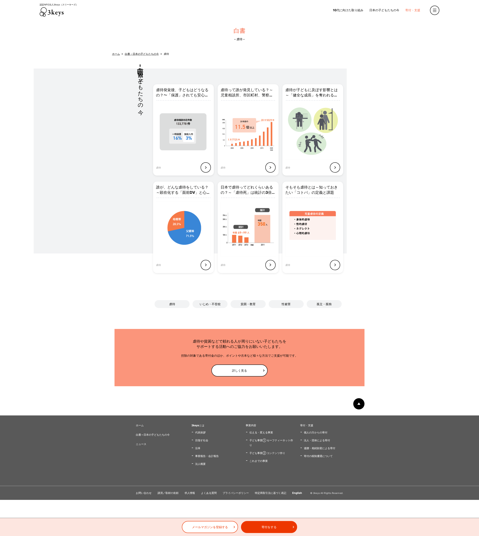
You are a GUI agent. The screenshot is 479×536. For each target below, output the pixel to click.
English (297, 492)
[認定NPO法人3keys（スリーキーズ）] (52, 12)
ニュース (141, 444)
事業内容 (251, 425)
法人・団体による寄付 (317, 440)
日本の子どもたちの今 (384, 10)
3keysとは (197, 425)
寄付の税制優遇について (318, 456)
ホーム (116, 53)
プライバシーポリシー (236, 492)
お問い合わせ (144, 492)
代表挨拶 (200, 432)
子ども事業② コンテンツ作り (267, 453)
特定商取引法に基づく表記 (270, 492)
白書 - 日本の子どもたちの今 (142, 53)
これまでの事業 (258, 460)
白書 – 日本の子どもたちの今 (153, 434)
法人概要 (200, 463)
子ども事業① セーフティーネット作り (271, 443)
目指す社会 (201, 440)
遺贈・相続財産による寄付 (319, 448)
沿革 (197, 448)
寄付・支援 (412, 10)
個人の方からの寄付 (315, 432)
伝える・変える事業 (261, 432)
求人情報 (189, 492)
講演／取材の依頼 (168, 492)
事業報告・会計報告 (207, 456)
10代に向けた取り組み (348, 10)
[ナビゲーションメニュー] (434, 10)
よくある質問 (209, 492)
